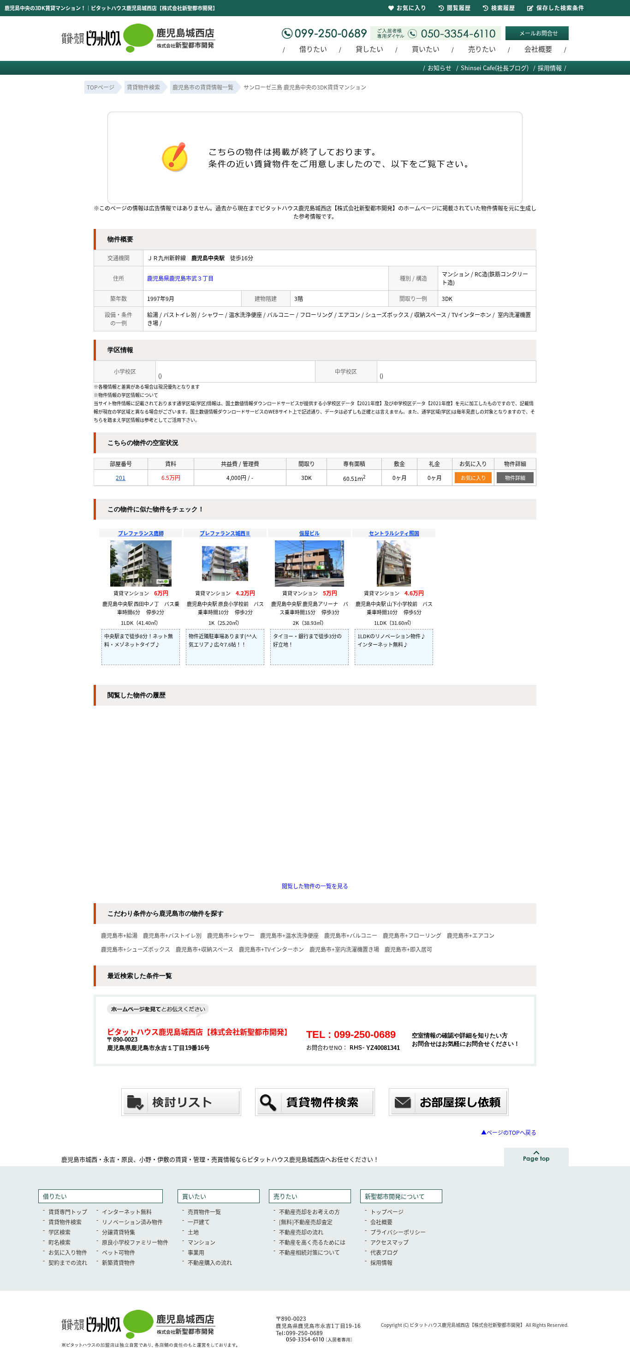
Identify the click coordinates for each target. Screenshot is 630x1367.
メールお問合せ (538, 33)
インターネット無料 (127, 1212)
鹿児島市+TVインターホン (271, 949)
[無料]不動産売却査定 (306, 1222)
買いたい (426, 49)
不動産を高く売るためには (312, 1242)
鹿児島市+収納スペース (204, 949)
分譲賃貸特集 (118, 1232)
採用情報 (550, 67)
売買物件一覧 (204, 1212)
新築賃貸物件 (118, 1262)
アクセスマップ (389, 1242)
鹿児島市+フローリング (412, 935)
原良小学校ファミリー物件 (135, 1242)
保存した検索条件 (560, 8)
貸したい (369, 49)
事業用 (196, 1252)
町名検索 (59, 1242)
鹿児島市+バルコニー (350, 935)
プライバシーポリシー (398, 1232)
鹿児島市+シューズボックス (135, 949)
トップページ (387, 1212)
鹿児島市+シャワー (231, 935)
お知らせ (440, 67)
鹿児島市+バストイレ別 (172, 935)
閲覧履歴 (459, 8)
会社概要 (538, 49)
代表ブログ (384, 1252)
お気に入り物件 (67, 1252)
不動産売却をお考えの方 (309, 1212)
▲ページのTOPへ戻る (508, 1132)
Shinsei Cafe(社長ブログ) (495, 67)
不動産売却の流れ (301, 1232)
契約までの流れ (67, 1262)
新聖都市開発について (395, 1196)
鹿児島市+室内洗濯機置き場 (344, 949)
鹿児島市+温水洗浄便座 (289, 935)
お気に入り (473, 477)
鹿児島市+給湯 (119, 935)
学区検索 (59, 1232)
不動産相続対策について (309, 1252)
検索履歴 (503, 8)
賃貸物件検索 (65, 1222)
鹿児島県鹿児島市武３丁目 (180, 278)
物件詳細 (515, 477)
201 (120, 477)
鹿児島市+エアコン (470, 935)
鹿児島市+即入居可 (408, 949)
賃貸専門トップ (67, 1212)
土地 (193, 1232)
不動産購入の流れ (210, 1262)
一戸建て (199, 1222)
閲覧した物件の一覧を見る (315, 886)
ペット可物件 (118, 1252)
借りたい (313, 49)
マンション (201, 1242)
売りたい (482, 49)
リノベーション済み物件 (132, 1222)
